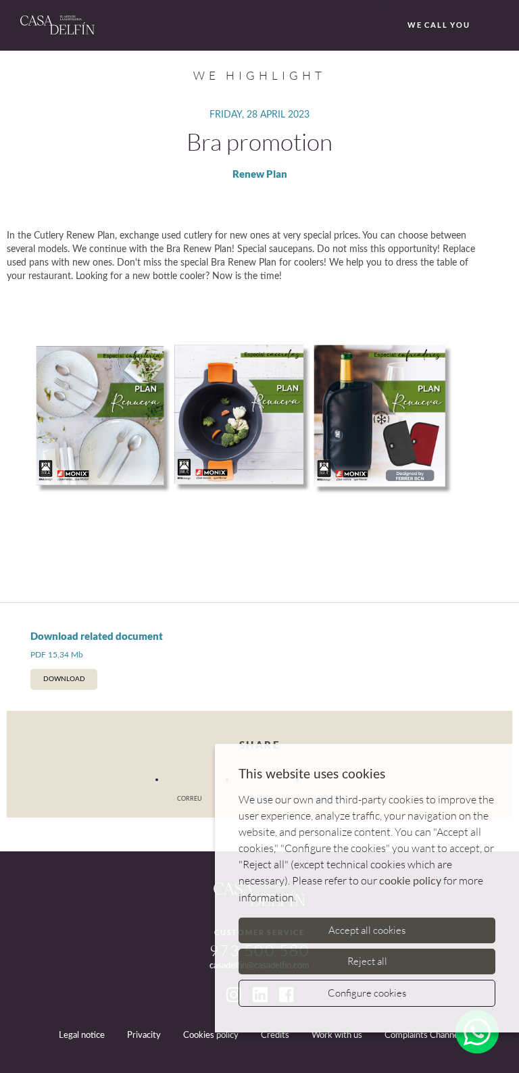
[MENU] (497, 26)
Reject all (367, 961)
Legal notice (82, 1035)
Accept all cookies (366, 930)
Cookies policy (211, 1035)
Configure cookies (367, 993)
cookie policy (410, 881)
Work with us (337, 1035)
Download (64, 679)
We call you (438, 24)
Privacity (144, 1035)
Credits (275, 1035)
